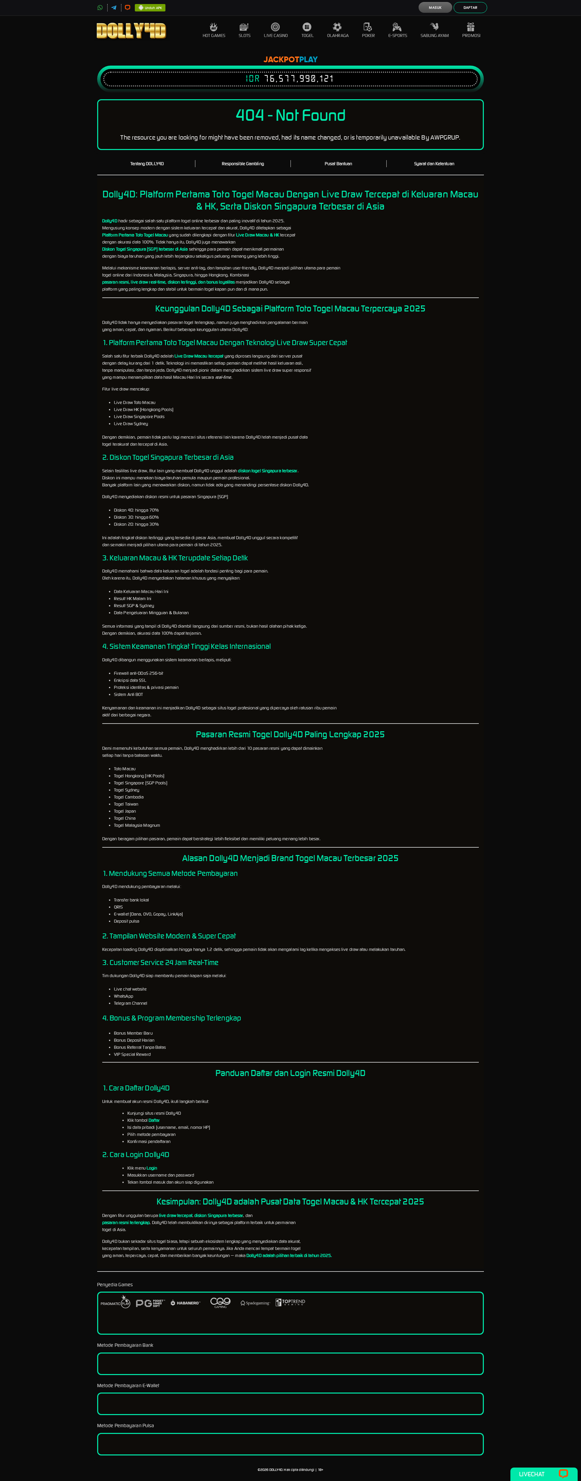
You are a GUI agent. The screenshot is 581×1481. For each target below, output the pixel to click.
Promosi (471, 35)
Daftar (470, 7)
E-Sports (397, 35)
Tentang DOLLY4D (147, 163)
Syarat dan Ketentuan (434, 163)
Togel (308, 35)
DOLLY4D (276, 1470)
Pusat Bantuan (338, 163)
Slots (245, 35)
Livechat (531, 1474)
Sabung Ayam (435, 35)
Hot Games (214, 35)
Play (308, 60)
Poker (368, 35)
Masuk (435, 7)
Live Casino (276, 35)
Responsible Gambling (243, 163)
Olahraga (338, 35)
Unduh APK (153, 8)
